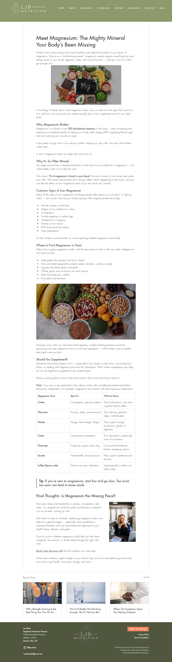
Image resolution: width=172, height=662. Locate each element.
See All (146, 577)
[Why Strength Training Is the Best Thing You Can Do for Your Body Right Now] (42, 593)
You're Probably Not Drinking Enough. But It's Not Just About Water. (86, 610)
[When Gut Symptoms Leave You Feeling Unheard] (129, 593)
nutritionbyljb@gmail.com (32, 654)
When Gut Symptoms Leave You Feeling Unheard (127, 610)
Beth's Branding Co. (142, 653)
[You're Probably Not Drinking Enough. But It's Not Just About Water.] (86, 593)
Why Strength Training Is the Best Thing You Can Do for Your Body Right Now (41, 610)
